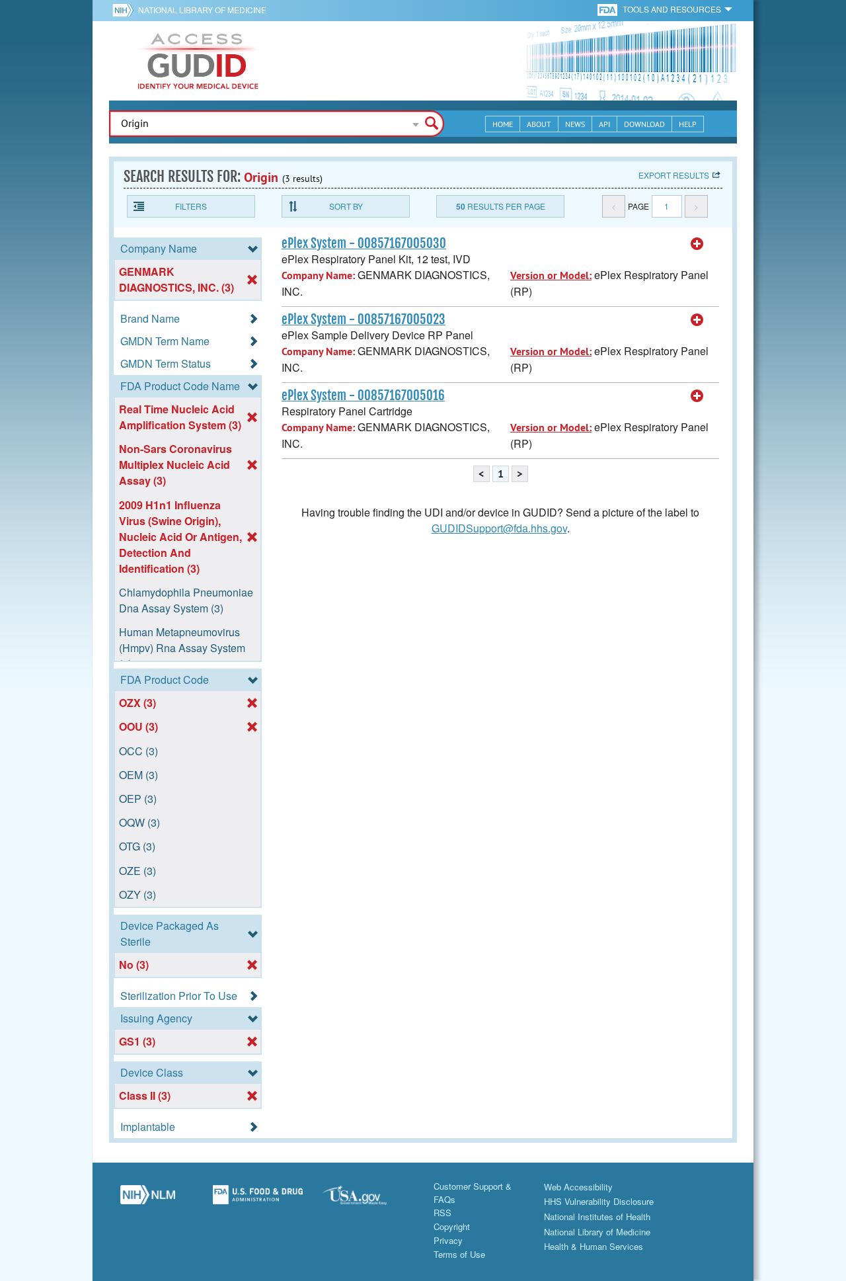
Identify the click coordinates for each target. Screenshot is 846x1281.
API (604, 124)
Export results (673, 175)
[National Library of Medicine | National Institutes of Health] (147, 1199)
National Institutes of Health (597, 1216)
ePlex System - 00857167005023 (363, 319)
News (575, 124)
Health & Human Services (593, 1246)
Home (502, 124)
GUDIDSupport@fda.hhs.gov (499, 528)
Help (688, 124)
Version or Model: (551, 275)
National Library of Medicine (202, 9)
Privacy (448, 1240)
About (539, 124)
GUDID (198, 61)
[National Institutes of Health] (125, 10)
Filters (191, 206)
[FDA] (608, 9)
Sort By (346, 206)
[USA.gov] (368, 1199)
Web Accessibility (578, 1186)
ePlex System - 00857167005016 (363, 395)
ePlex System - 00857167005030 (364, 243)
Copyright (452, 1226)
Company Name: (318, 275)
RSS (442, 1212)
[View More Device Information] (697, 244)
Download (644, 124)
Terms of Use (459, 1254)
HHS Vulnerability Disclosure (599, 1201)
